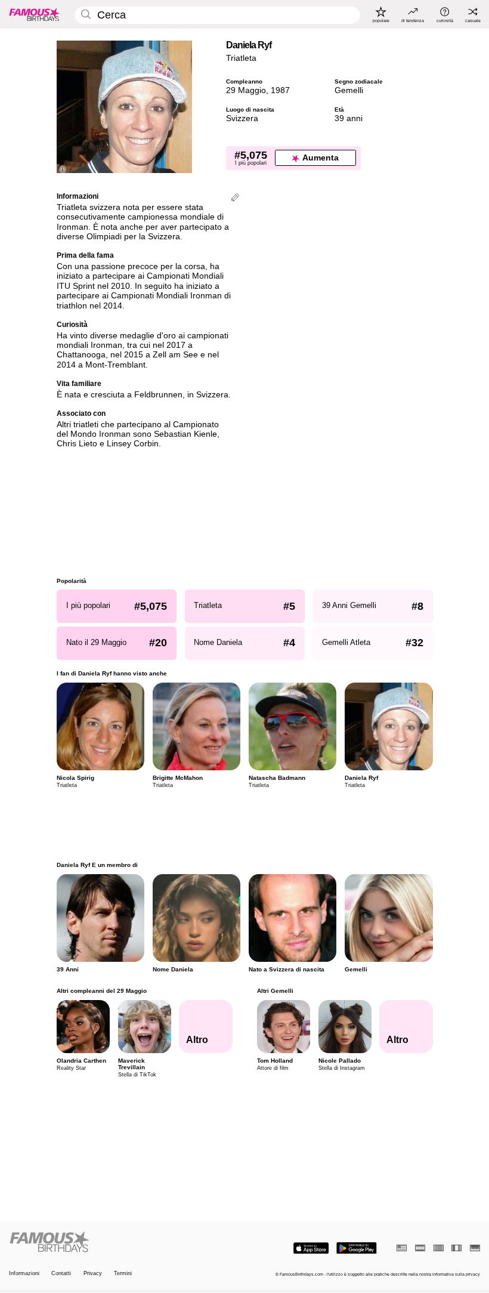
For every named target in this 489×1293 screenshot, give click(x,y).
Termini (123, 1273)
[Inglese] (402, 1248)
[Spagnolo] (420, 1248)
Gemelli (349, 90)
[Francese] (456, 1248)
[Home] (124, 1242)
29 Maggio (246, 90)
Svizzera (242, 118)
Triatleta (241, 58)
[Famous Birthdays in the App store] (311, 1248)
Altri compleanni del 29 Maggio (102, 991)
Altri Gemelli (274, 991)
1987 (280, 90)
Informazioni (24, 1273)
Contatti (61, 1273)
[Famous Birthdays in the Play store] (356, 1248)
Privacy (92, 1273)
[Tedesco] (475, 1248)
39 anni (349, 118)
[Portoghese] (439, 1248)
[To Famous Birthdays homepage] (34, 14)
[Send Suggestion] (235, 198)
